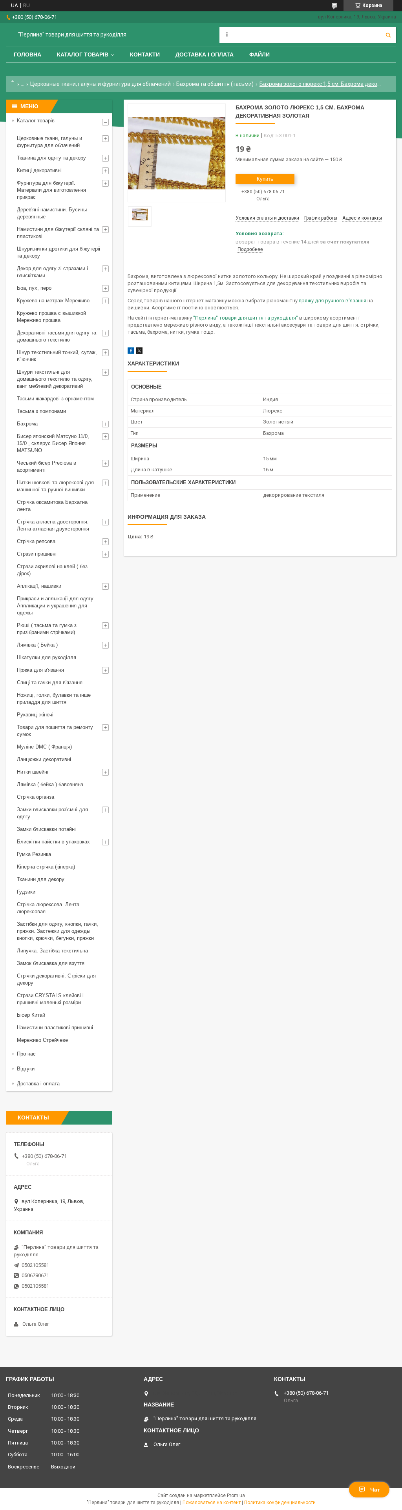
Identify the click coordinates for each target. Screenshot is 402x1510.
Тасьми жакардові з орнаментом (55, 399)
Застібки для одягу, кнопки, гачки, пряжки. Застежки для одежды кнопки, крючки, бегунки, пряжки (57, 931)
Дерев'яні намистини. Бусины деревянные (52, 213)
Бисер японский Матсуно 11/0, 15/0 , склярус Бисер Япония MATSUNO (53, 443)
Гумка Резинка (34, 854)
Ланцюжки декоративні (44, 759)
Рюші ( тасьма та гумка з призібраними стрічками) (47, 628)
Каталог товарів (82, 54)
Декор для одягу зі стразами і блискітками (52, 271)
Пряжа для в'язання (40, 670)
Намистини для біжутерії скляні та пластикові (58, 232)
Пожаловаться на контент (212, 1502)
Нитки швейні (32, 772)
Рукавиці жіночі (35, 715)
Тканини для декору (40, 879)
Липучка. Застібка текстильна (52, 951)
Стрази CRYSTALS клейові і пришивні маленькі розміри (50, 998)
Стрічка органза (35, 797)
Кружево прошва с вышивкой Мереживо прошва (51, 316)
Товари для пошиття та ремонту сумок (55, 730)
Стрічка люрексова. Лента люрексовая (48, 907)
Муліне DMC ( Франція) (44, 747)
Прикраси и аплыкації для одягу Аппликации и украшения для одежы (55, 606)
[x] (139, 352)
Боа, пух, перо (34, 288)
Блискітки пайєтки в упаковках (53, 842)
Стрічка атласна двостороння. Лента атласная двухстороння (53, 525)
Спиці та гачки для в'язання (49, 682)
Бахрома (27, 424)
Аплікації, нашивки (39, 586)
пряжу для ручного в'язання (333, 300)
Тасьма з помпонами (41, 411)
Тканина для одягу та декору (51, 158)
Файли (259, 54)
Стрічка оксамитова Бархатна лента (52, 505)
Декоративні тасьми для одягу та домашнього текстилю (56, 336)
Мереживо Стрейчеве (42, 1040)
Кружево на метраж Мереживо (53, 300)
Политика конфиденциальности (280, 1502)
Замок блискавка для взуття (50, 963)
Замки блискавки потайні (46, 829)
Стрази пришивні (37, 554)
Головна (27, 54)
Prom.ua (236, 1495)
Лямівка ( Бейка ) (37, 645)
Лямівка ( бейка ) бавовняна (50, 784)
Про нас (26, 1054)
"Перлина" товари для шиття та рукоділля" (245, 318)
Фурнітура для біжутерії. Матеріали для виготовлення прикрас (51, 190)
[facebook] (131, 352)
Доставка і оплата (204, 54)
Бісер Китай (31, 1015)
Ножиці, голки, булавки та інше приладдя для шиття (54, 698)
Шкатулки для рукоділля (46, 657)
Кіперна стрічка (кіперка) (46, 867)
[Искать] (388, 35)
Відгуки (26, 1069)
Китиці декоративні (39, 170)
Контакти (145, 54)
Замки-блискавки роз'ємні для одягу (52, 813)
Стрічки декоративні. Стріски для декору (56, 979)
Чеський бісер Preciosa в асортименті (46, 466)
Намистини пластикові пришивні (55, 1027)
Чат (375, 1489)
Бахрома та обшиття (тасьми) (215, 84)
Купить (265, 179)
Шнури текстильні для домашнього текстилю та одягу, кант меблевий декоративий (55, 379)
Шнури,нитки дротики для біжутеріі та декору (58, 252)
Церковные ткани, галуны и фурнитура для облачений (100, 84)
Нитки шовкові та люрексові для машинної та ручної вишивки (55, 486)
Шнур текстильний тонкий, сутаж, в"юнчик (57, 355)
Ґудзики (26, 892)
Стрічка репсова (36, 541)
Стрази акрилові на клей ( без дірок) (52, 569)
